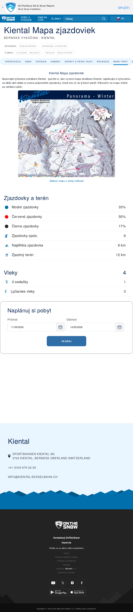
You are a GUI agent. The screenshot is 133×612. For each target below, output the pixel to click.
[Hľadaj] (104, 18)
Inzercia (66, 542)
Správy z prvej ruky (79, 61)
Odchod (71, 319)
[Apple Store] (77, 592)
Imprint (66, 553)
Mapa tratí (120, 61)
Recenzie (103, 61)
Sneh (28, 61)
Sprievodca (13, 61)
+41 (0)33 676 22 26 (22, 467)
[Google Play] (58, 592)
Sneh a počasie (26, 18)
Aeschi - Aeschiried (59, 52)
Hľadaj (67, 341)
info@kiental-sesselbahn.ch (33, 477)
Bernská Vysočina (54, 46)
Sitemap (66, 564)
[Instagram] (72, 582)
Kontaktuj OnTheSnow (66, 537)
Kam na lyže (42, 18)
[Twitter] (62, 582)
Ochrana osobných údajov (66, 557)
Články (56, 18)
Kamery (56, 61)
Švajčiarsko (28, 46)
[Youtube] (53, 582)
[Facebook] (82, 582)
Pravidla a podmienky (66, 560)
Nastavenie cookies (66, 572)
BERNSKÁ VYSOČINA (21, 38)
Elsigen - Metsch (28, 52)
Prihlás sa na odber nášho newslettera (66, 548)
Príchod (12, 319)
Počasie (41, 61)
